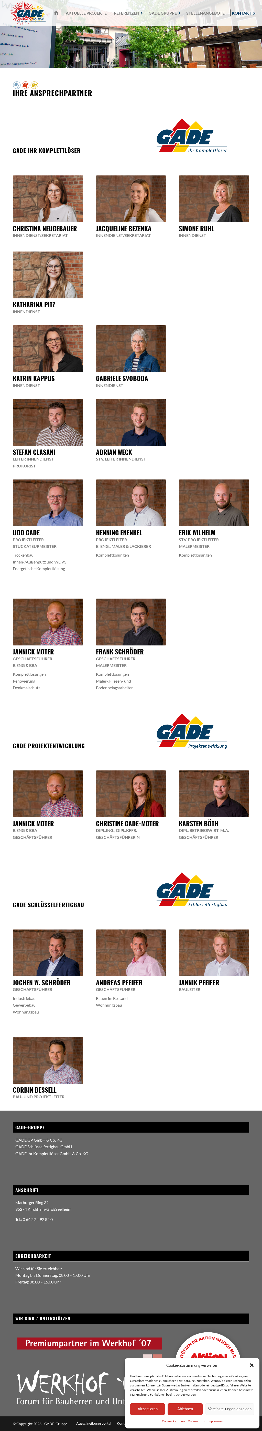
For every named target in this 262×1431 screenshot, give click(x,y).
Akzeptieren (148, 1409)
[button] (251, 1365)
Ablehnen (185, 1409)
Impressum (215, 1421)
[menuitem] (56, 13)
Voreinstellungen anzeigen (230, 1409)
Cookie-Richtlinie (173, 1421)
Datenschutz (196, 1421)
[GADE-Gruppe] (28, 13)
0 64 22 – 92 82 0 (38, 1219)
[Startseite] (56, 13)
